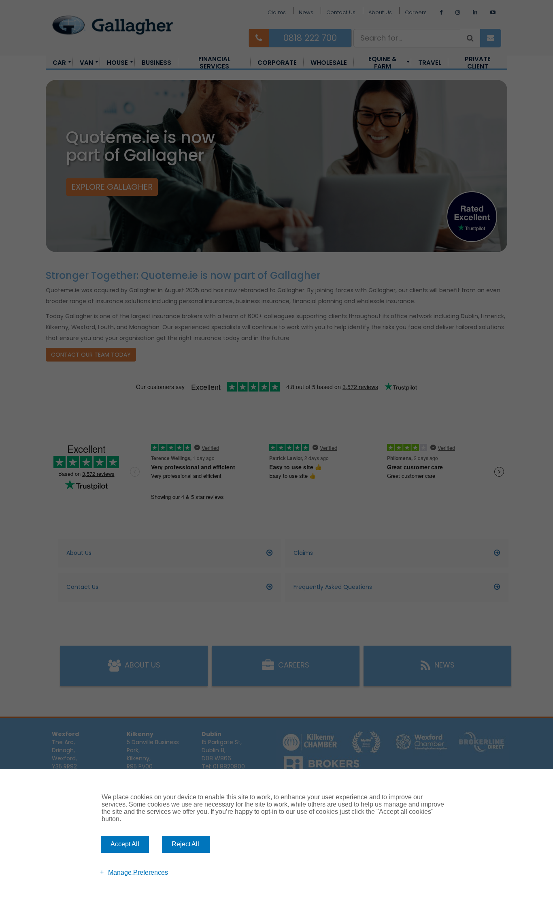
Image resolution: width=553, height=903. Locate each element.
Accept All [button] (125, 844)
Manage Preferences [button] (138, 872)
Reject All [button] (185, 844)
